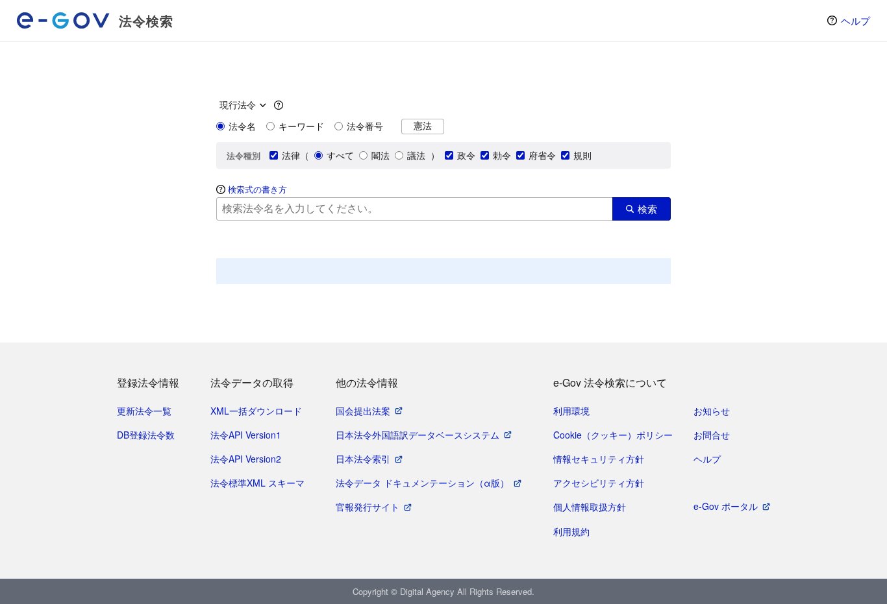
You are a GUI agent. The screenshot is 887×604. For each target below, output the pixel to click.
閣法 (380, 155)
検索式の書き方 (257, 189)
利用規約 (571, 531)
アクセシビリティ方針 (598, 482)
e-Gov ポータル (725, 506)
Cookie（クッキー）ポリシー (613, 434)
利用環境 (571, 410)
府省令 (542, 155)
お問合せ (711, 434)
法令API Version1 (245, 434)
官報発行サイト (367, 506)
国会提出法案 (363, 410)
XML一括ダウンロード (256, 410)
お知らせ (711, 410)
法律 (291, 155)
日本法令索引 (363, 458)
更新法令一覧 (144, 410)
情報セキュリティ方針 (598, 458)
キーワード (301, 125)
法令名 (242, 125)
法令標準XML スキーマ (257, 482)
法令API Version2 (245, 458)
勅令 (502, 155)
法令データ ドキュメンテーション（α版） (422, 482)
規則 (582, 155)
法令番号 (365, 125)
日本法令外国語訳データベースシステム (417, 434)
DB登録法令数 (146, 434)
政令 (466, 155)
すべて (340, 155)
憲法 (423, 125)
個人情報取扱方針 (589, 506)
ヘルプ (855, 20)
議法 (416, 155)
